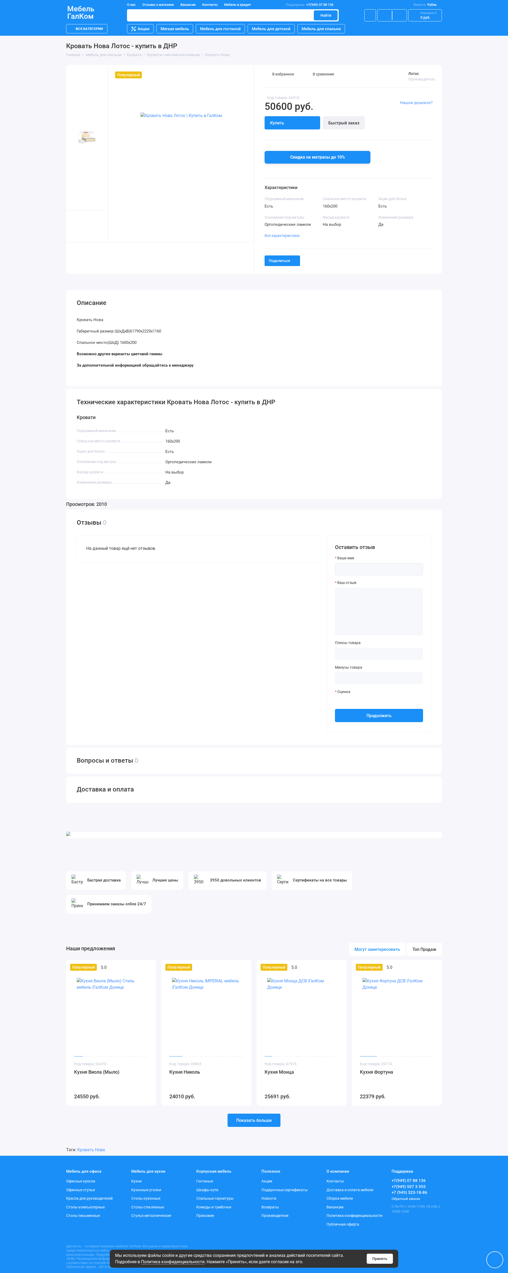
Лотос (413, 73)
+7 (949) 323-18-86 (409, 1192)
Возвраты (270, 1207)
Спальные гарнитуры (215, 1198)
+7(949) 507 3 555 (409, 1186)
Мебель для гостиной (220, 28)
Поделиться (279, 261)
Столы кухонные (145, 1198)
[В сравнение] (139, 967)
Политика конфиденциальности (173, 1261)
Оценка (343, 692)
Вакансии (188, 5)
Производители (274, 1215)
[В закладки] (148, 967)
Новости (268, 1198)
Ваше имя (345, 558)
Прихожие (205, 1215)
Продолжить (379, 715)
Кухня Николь (184, 1072)
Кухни (136, 1181)
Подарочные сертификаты (284, 1190)
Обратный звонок (406, 1199)
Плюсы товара (348, 643)
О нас (131, 5)
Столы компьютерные (85, 1207)
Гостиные (204, 1181)
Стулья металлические (151, 1215)
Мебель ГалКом (80, 13)
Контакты (209, 5)
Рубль (425, 5)
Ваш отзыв (346, 583)
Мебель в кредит (237, 5)
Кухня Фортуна (376, 1072)
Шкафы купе (207, 1190)
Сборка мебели (339, 1198)
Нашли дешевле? (416, 102)
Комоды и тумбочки (213, 1207)
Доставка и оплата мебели (349, 1190)
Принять (379, 1259)
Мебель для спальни (321, 28)
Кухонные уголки (146, 1190)
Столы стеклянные (147, 1207)
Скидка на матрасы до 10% (317, 157)
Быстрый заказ (343, 122)
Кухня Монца (279, 1072)
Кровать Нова (91, 1149)
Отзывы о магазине (158, 5)
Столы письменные (83, 1215)
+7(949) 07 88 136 (309, 5)
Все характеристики (282, 235)
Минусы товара (348, 667)
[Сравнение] (385, 15)
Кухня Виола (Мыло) (96, 1072)
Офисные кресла (80, 1181)
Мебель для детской (271, 28)
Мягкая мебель (175, 28)
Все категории (89, 29)
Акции (143, 28)
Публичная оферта (342, 1224)
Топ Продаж (424, 949)
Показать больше (254, 1120)
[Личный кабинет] (370, 15)
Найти (325, 15)
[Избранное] (399, 15)
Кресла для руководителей (89, 1198)
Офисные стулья (80, 1190)
